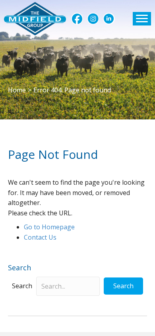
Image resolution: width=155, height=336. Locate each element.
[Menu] (142, 18)
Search (22, 285)
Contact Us (40, 237)
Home (17, 90)
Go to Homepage (49, 227)
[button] (77, 19)
